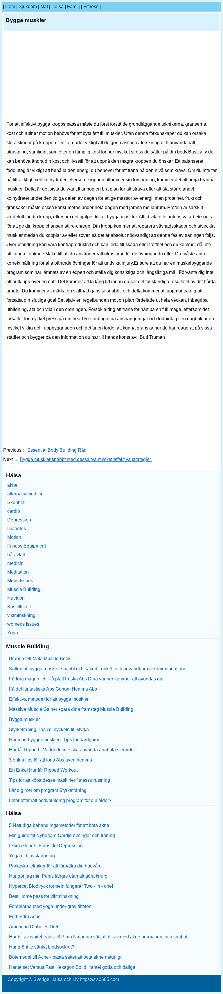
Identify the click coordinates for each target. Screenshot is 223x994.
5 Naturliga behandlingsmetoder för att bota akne (59, 825)
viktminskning (21, 615)
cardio (13, 511)
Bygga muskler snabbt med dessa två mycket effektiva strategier (86, 459)
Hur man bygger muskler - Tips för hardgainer (55, 739)
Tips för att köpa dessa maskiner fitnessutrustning (59, 780)
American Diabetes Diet (33, 926)
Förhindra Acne (25, 916)
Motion (14, 537)
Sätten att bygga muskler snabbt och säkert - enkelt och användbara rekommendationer (98, 668)
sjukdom (28, 6)
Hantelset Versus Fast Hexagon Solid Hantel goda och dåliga (72, 967)
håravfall (16, 554)
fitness (90, 6)
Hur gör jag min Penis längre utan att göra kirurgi (59, 876)
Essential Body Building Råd (57, 450)
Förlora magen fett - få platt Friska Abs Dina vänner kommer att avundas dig (86, 678)
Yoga (12, 632)
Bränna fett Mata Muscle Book (40, 658)
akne (12, 485)
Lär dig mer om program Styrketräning (48, 790)
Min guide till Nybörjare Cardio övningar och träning (62, 835)
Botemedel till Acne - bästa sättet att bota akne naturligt (65, 957)
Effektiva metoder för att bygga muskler (49, 699)
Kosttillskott (19, 606)
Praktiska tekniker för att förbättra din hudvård (55, 865)
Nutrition (16, 598)
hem (10, 6)
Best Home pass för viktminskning (44, 896)
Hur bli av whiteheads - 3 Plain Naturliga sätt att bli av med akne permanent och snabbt (98, 936)
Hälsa (57, 6)
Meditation (18, 572)
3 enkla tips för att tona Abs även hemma (50, 759)
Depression (19, 519)
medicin (15, 563)
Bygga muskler (24, 719)
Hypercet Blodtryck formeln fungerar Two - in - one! (61, 886)
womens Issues (23, 624)
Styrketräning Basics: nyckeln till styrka (49, 729)
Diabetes (16, 528)
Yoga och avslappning (32, 855)
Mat (44, 6)
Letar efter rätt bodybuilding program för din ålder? (60, 800)
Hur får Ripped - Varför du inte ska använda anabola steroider (72, 749)
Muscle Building (23, 589)
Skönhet (15, 502)
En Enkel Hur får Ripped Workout (43, 770)
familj (73, 6)
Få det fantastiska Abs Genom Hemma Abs (53, 689)
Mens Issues (20, 580)
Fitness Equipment (26, 545)
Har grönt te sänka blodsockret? (41, 946)
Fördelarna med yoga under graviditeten (50, 906)
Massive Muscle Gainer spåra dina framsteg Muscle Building (71, 709)
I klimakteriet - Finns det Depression (46, 845)
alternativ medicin (25, 493)
